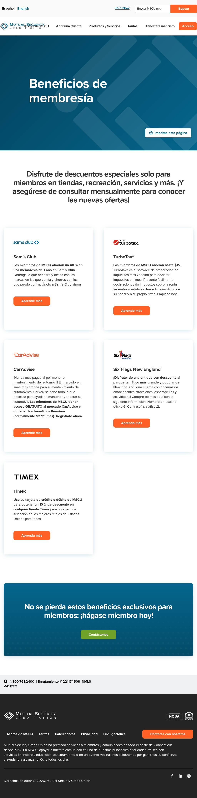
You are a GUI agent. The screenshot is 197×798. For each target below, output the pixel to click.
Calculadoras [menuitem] (65, 734)
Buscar (183, 8)
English (23, 8)
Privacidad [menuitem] (89, 734)
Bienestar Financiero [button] (160, 26)
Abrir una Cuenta (68, 26)
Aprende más (31, 300)
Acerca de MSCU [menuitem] (20, 734)
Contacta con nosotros (167, 734)
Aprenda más (131, 422)
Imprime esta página (170, 132)
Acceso (188, 26)
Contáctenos (98, 634)
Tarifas (132, 26)
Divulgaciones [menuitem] (114, 734)
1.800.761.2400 (22, 681)
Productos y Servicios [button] (104, 26)
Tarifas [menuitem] (44, 734)
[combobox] (152, 9)
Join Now (122, 8)
